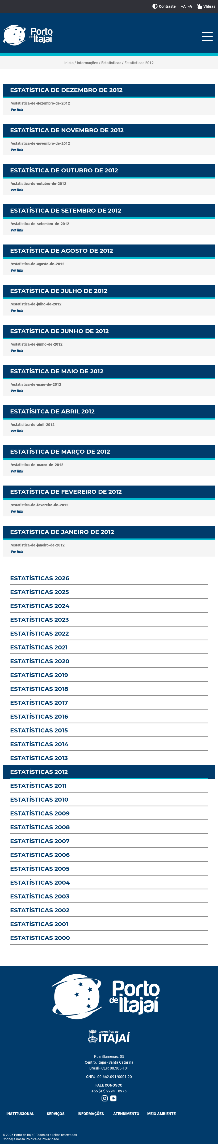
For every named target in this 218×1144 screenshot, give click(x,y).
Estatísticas (111, 63)
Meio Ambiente (161, 1114)
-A (190, 6)
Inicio (69, 63)
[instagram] (105, 1098)
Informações (87, 63)
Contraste (167, 6)
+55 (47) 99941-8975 (109, 1091)
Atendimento (126, 1114)
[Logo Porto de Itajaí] (109, 997)
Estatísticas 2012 (139, 63)
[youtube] (113, 1098)
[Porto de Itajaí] (29, 35)
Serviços (56, 1114)
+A (183, 6)
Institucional (20, 1114)
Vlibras (209, 6)
